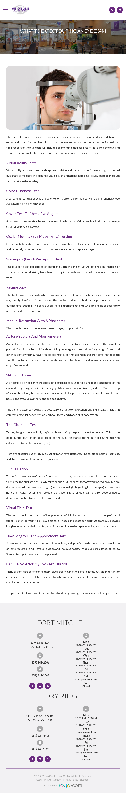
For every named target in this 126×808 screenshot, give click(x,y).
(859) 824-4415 (40, 735)
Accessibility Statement (48, 779)
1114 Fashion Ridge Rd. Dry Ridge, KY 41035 (40, 718)
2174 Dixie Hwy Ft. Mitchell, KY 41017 (40, 645)
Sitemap (84, 779)
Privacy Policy (70, 779)
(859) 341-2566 (40, 662)
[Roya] (70, 786)
